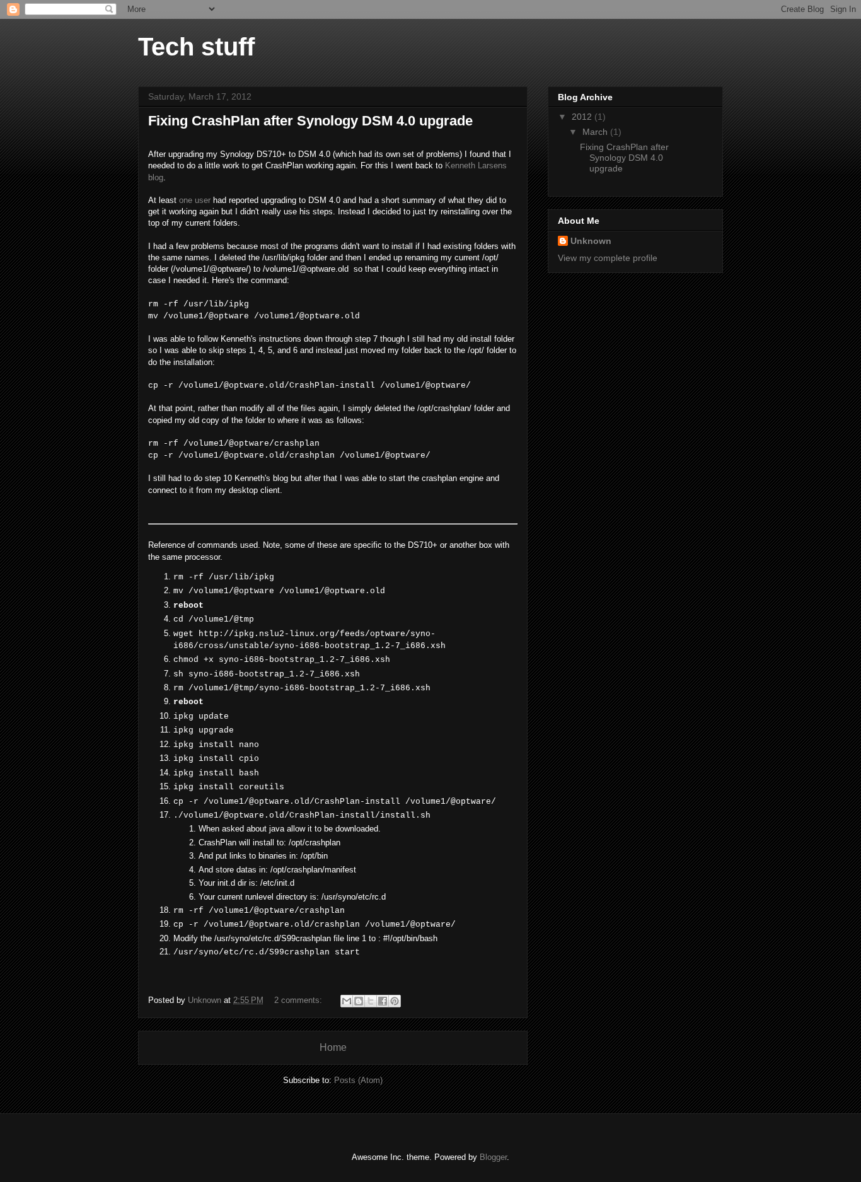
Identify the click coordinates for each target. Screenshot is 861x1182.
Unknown (590, 241)
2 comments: (299, 1000)
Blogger (493, 1157)
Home (333, 1047)
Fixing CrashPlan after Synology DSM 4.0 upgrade (310, 121)
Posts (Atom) (358, 1080)
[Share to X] (370, 1001)
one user (195, 200)
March (596, 132)
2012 (583, 117)
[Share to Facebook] (382, 1001)
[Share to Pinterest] (394, 1001)
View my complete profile (607, 258)
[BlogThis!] (358, 1001)
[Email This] (346, 1001)
